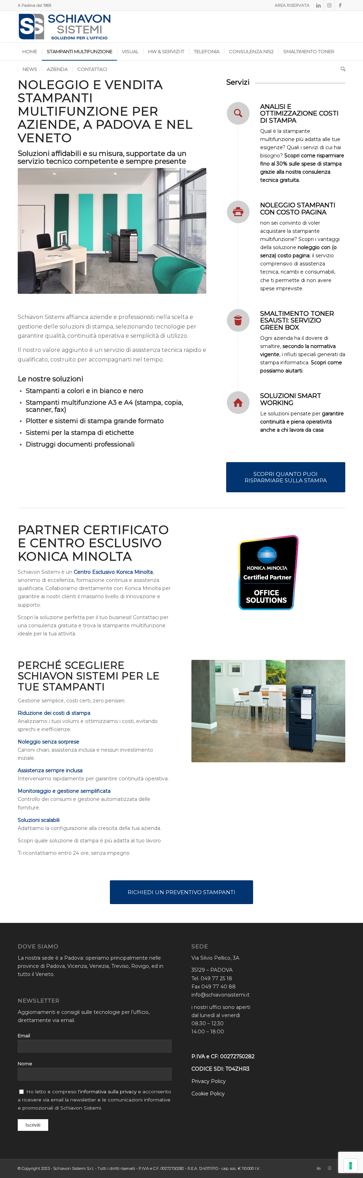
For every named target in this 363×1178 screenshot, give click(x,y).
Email (24, 1035)
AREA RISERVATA (292, 5)
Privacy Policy (208, 1081)
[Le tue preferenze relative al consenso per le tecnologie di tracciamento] (350, 1165)
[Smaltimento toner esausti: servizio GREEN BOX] (238, 320)
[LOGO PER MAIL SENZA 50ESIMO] (64, 26)
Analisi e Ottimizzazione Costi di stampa (299, 114)
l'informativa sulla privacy (106, 1091)
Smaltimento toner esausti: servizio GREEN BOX (297, 321)
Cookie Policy (208, 1093)
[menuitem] (290, 5)
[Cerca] (340, 69)
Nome (25, 1063)
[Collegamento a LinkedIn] (318, 5)
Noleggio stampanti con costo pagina (297, 208)
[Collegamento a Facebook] (340, 5)
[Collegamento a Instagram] (329, 5)
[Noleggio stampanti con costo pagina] (238, 212)
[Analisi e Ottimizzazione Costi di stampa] (238, 113)
